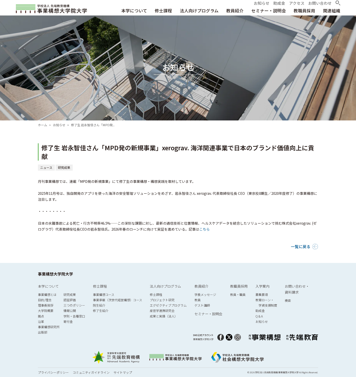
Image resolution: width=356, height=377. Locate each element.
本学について (48, 286)
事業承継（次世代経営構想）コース (117, 300)
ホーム (42, 125)
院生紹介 (99, 305)
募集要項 (261, 294)
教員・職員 (238, 294)
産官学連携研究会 (162, 310)
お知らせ (59, 125)
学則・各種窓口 (74, 316)
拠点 (41, 316)
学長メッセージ (205, 294)
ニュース (46, 167)
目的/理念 (45, 300)
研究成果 (64, 167)
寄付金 (68, 321)
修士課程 (100, 286)
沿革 (41, 321)
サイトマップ (123, 372)
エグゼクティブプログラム (168, 305)
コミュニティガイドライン (91, 372)
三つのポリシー (74, 305)
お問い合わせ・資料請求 (297, 289)
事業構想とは (47, 294)
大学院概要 (45, 310)
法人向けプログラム (165, 286)
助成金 (260, 310)
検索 (288, 300)
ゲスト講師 (202, 305)
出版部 (42, 332)
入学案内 (262, 286)
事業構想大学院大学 (55, 274)
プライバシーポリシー (53, 372)
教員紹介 (201, 286)
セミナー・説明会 (208, 313)
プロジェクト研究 (162, 300)
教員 (197, 300)
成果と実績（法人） (164, 316)
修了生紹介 (100, 310)
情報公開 (69, 310)
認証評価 (69, 300)
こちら (204, 229)
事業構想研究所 (49, 327)
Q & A (259, 316)
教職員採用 (239, 286)
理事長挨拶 (45, 305)
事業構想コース (103, 294)
